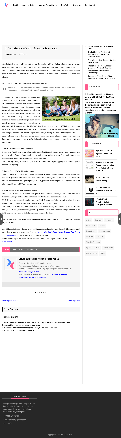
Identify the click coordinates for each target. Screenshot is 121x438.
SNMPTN (100, 237)
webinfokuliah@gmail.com (29, 272)
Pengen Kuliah (68, 435)
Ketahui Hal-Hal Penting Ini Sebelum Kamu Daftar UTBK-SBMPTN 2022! (99, 54)
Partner (102, 226)
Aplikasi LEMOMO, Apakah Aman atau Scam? (104, 154)
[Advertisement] (60, 27)
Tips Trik (64, 5)
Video (102, 253)
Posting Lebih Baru (10, 301)
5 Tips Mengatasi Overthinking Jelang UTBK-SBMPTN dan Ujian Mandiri (99, 97)
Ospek (20, 249)
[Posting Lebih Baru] (1, 219)
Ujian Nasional (91, 253)
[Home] (6, 5)
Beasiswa (77, 5)
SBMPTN (89, 237)
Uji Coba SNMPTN (92, 248)
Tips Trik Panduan (31, 249)
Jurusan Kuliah (28, 5)
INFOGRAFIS (90, 226)
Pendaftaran (91, 231)
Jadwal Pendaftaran (48, 5)
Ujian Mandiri (108, 248)
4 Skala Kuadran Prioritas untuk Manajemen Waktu (104, 202)
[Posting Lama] (119, 219)
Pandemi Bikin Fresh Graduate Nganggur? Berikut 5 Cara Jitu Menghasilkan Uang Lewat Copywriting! (100, 69)
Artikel (13, 249)
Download (109, 220)
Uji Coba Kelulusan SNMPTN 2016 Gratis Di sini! (106, 190)
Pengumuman (104, 231)
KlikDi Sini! (7, 242)
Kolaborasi (90, 5)
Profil (15, 5)
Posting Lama (74, 301)
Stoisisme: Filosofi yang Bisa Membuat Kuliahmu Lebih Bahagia (101, 77)
